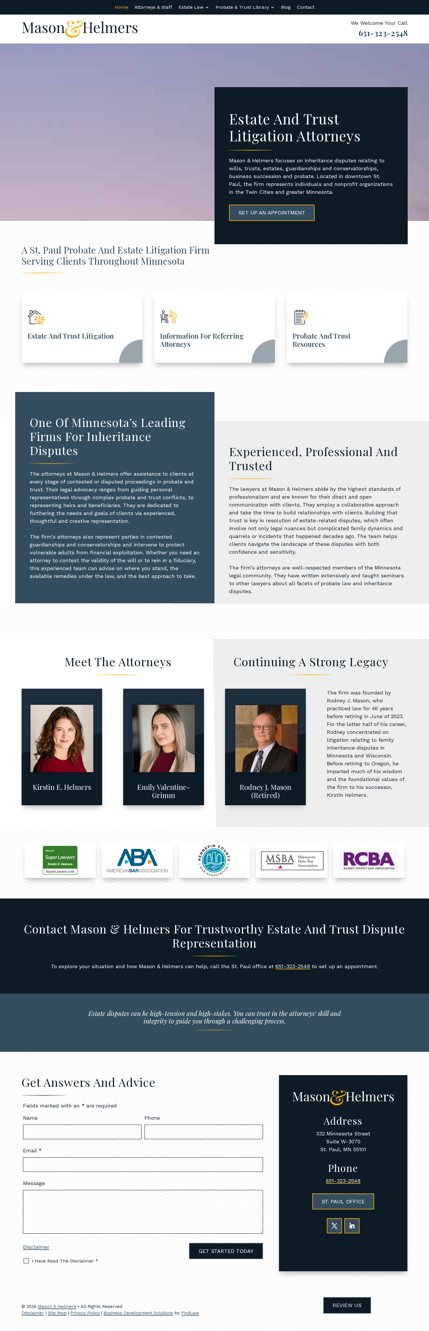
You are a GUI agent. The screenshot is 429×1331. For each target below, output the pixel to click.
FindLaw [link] (190, 1313)
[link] (80, 29)
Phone (152, 1118)
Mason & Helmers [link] (57, 1306)
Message (34, 1183)
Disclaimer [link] (33, 1313)
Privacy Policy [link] (85, 1313)
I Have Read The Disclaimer (65, 1261)
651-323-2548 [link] (383, 32)
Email (32, 1150)
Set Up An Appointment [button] (271, 213)
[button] (334, 1225)
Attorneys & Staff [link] (153, 7)
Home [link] (121, 7)
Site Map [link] (57, 1313)
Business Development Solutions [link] (138, 1313)
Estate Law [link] (191, 7)
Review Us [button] (347, 1305)
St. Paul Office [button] (343, 1201)
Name (30, 1118)
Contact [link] (306, 7)
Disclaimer (36, 1247)
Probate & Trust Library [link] (242, 7)
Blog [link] (286, 7)
